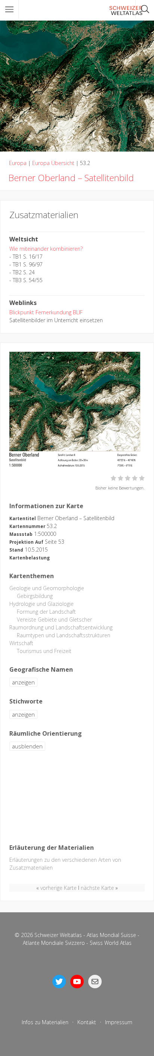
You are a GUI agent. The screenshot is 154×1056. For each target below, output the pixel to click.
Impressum (118, 1022)
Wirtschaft (21, 643)
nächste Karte (97, 887)
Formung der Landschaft (46, 611)
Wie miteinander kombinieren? (46, 248)
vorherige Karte (58, 887)
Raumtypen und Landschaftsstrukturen (63, 635)
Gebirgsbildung (35, 595)
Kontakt (86, 1022)
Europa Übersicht (53, 163)
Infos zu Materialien (45, 1022)
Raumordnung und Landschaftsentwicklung (61, 627)
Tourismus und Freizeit (44, 650)
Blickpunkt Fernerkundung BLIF (46, 312)
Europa (18, 163)
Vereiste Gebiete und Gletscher (54, 619)
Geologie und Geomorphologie (46, 588)
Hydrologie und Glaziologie (41, 603)
